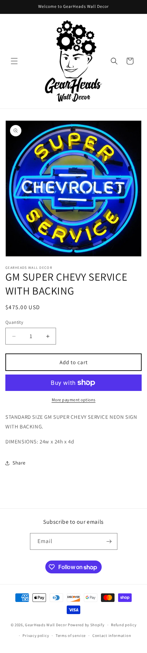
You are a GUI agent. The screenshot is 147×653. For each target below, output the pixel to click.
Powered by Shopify (86, 624)
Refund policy (123, 624)
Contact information (111, 635)
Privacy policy (35, 635)
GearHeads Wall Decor (46, 624)
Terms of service (71, 635)
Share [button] (19, 462)
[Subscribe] (109, 541)
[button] (14, 61)
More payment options (74, 399)
